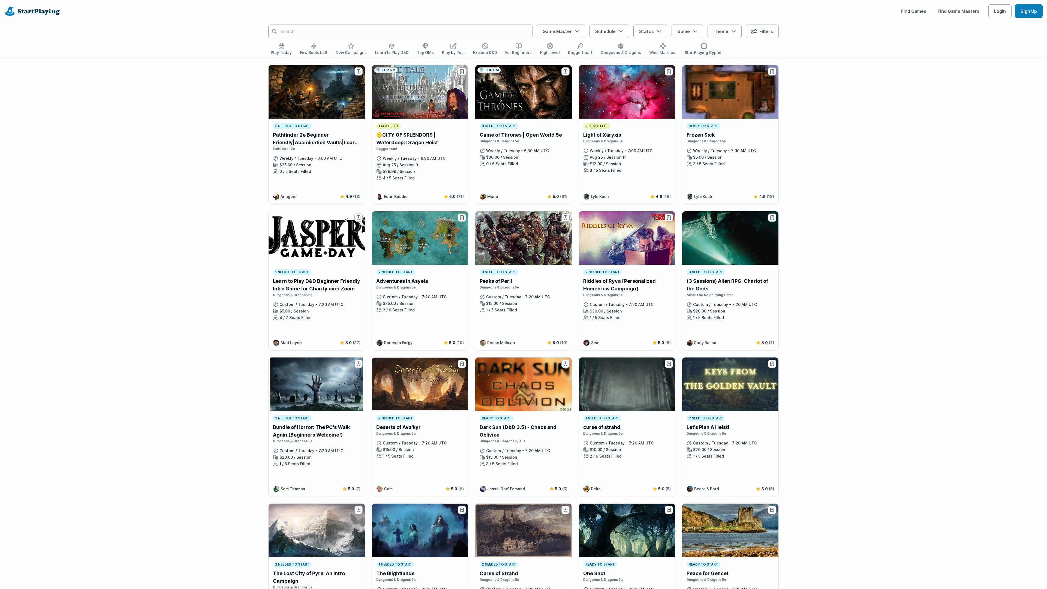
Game (683, 31)
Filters (766, 31)
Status (646, 31)
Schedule (605, 31)
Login (1000, 11)
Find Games (913, 11)
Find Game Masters (958, 11)
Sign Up (1029, 11)
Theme (720, 31)
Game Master (557, 31)
